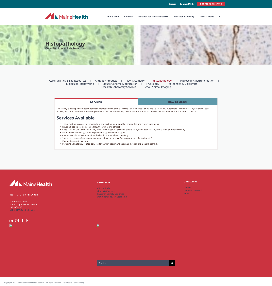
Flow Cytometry (135, 80)
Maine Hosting (78, 282)
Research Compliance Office (110, 194)
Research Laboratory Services (118, 86)
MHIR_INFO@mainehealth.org (23, 210)
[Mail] (28, 220)
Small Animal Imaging (157, 86)
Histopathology (162, 80)
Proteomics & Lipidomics (182, 83)
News (186, 193)
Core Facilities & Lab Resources (67, 80)
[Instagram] (17, 220)
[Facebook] (22, 220)
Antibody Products (106, 80)
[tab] (96, 101)
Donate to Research (193, 190)
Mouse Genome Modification (120, 83)
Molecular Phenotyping (80, 83)
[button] (220, 16)
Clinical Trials (103, 188)
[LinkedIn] (11, 220)
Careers (187, 187)
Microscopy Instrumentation (197, 80)
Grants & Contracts (106, 191)
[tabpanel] (136, 127)
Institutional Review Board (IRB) (112, 196)
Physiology (152, 83)
